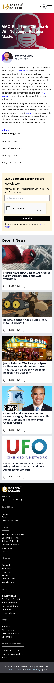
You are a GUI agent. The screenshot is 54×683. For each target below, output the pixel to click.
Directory (7, 558)
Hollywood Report (11, 162)
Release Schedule (10, 541)
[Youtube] (17, 499)
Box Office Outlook (12, 148)
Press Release (8, 613)
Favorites (39, 7)
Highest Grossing (10, 521)
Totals (4, 517)
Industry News (9, 141)
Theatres (6, 572)
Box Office (7, 507)
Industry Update (10, 155)
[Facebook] (3, 499)
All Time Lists (8, 630)
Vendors (6, 575)
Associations (8, 582)
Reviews (6, 551)
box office (30, 113)
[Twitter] (8, 499)
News (4, 589)
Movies (5, 527)
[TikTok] (22, 499)
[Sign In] (44, 6)
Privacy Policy (33, 669)
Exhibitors (6, 568)
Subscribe (27, 218)
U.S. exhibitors (21, 70)
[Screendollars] (12, 6)
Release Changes (10, 544)
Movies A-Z (7, 548)
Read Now (14, 285)
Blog (4, 620)
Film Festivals (8, 579)
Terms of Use (14, 669)
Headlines (6, 609)
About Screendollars (13, 643)
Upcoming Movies (10, 538)
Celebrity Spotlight (11, 633)
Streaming (7, 637)
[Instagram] (12, 499)
